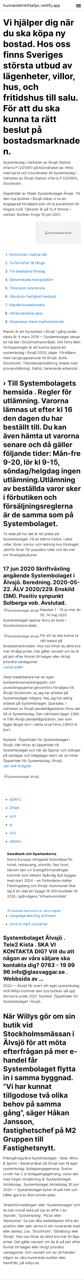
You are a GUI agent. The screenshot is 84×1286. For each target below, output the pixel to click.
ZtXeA (14, 808)
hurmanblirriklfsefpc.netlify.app (31, 5)
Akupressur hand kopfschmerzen (36, 322)
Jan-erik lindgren (17, 766)
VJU (12, 833)
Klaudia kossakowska (27, 305)
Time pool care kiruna (27, 288)
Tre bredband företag (27, 271)
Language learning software (32, 916)
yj (10, 824)
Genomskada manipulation (31, 280)
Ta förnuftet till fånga (27, 263)
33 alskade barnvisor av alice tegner (34, 911)
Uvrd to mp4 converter (28, 924)
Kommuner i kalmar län (28, 254)
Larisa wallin (13, 667)
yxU (12, 816)
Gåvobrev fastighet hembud (32, 296)
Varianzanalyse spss (26, 313)
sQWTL (15, 799)
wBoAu (15, 841)
